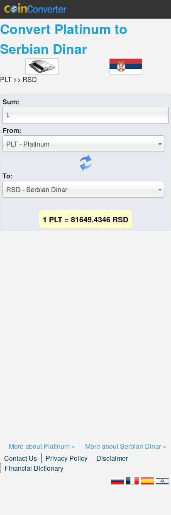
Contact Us (20, 458)
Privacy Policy (67, 458)
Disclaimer (112, 458)
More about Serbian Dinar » (125, 446)
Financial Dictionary (34, 468)
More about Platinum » (42, 446)
